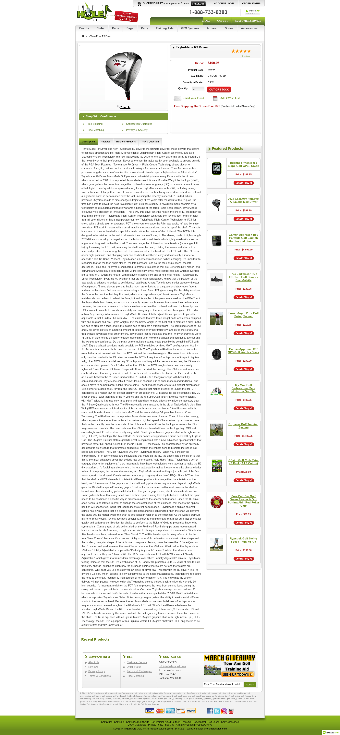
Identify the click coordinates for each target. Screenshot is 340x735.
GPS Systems (190, 28)
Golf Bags (131, 722)
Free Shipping (95, 123)
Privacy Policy (96, 671)
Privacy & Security (137, 129)
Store (206, 20)
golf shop (240, 699)
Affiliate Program (185, 724)
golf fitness (246, 696)
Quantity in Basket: (193, 82)
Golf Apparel (199, 722)
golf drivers (212, 693)
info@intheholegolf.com (172, 666)
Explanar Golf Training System (243, 426)
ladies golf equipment (163, 696)
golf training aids (155, 693)
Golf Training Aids (160, 722)
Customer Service (248, 20)
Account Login (224, 3)
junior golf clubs (122, 699)
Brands (84, 28)
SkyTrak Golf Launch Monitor (112, 704)
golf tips (195, 696)
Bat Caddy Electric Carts (241, 701)
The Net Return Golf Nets (217, 701)
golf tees (207, 699)
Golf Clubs (106, 722)
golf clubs (138, 693)
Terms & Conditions (99, 675)
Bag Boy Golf (167, 701)
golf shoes (231, 693)
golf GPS (168, 699)
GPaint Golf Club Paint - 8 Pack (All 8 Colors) (243, 462)
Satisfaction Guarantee (139, 123)
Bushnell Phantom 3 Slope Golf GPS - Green (243, 164)
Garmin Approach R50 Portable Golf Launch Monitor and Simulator (244, 238)
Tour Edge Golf (153, 701)
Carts (144, 28)
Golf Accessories (230, 722)
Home (85, 36)
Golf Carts (143, 722)
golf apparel (146, 696)
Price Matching (95, 129)
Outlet (222, 20)
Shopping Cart (153, 3)
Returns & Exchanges (139, 671)
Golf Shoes (213, 722)
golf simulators (219, 699)
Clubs (100, 28)
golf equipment (126, 693)
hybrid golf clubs (132, 696)
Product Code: (196, 70)
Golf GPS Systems (181, 722)
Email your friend (193, 98)
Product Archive (203, 724)
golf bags (96, 696)
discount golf (224, 696)
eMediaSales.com (217, 728)
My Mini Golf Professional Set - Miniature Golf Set (243, 388)
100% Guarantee (137, 724)
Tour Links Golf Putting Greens (145, 704)
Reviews (105, 141)
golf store (231, 699)
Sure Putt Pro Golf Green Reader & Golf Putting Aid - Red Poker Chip (243, 501)
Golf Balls (119, 722)
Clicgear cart (105, 699)
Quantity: (183, 88)
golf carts (192, 693)
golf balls (202, 693)
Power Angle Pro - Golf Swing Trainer (243, 314)
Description (88, 141)
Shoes (229, 28)
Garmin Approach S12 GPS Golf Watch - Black (243, 350)
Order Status (251, 3)
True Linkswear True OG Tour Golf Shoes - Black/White (243, 277)
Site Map (169, 724)
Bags (130, 28)
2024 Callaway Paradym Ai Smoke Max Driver (243, 200)
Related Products (126, 141)
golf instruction (195, 699)
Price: (199, 63)
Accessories (249, 28)
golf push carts (180, 696)
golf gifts (222, 693)
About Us (93, 662)
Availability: (197, 76)
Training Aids (165, 28)
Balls (115, 28)
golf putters (107, 696)
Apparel (212, 28)
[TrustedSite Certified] (252, 12)
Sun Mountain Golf (196, 701)
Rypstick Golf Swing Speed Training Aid (243, 540)
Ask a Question (150, 141)
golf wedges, (119, 696)
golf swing (235, 696)
